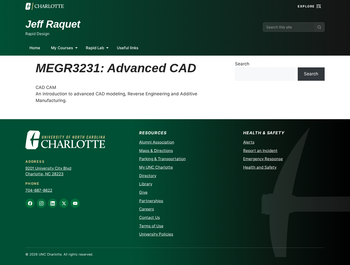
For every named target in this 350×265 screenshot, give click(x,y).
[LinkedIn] (52, 203)
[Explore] (318, 6)
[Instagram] (41, 203)
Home (34, 47)
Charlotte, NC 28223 (44, 173)
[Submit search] (319, 27)
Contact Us (149, 217)
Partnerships (151, 200)
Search (242, 63)
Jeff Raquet (52, 24)
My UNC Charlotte (156, 167)
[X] (63, 203)
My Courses (62, 47)
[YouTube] (75, 203)
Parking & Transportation (162, 158)
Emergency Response (263, 158)
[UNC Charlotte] (44, 6)
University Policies (156, 234)
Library (145, 183)
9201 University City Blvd (48, 168)
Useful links (127, 47)
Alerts (248, 142)
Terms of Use (151, 225)
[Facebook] (30, 203)
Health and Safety (259, 167)
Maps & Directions (156, 150)
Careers (146, 209)
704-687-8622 (38, 190)
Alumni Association (156, 142)
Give (143, 192)
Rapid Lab (95, 47)
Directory (147, 175)
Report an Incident (260, 150)
